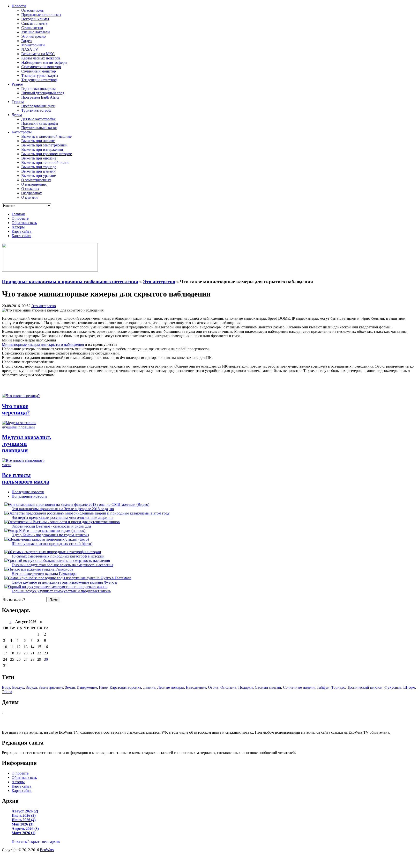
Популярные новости (29, 496)
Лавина (149, 687)
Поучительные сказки (39, 128)
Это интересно (33, 36)
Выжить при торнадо (38, 167)
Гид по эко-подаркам (38, 89)
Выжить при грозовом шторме (46, 154)
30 (46, 659)
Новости (19, 6)
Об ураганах (31, 193)
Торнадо (338, 687)
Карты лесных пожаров (40, 58)
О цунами (29, 197)
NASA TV (29, 49)
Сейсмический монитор (41, 67)
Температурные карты (39, 75)
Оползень (228, 687)
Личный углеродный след (42, 93)
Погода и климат (35, 19)
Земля (70, 687)
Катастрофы (22, 132)
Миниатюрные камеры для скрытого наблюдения (43, 344)
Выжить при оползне (38, 158)
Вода (6, 687)
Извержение (87, 687)
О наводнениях (34, 184)
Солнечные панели (299, 687)
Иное (103, 687)
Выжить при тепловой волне (45, 162)
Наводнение (196, 687)
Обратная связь (24, 223)
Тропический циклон (364, 687)
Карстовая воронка (125, 687)
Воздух (18, 687)
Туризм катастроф (36, 110)
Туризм (18, 102)
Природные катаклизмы (41, 15)
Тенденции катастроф (39, 80)
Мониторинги (33, 45)
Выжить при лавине (38, 141)
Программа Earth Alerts (40, 97)
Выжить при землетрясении (44, 145)
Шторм (409, 687)
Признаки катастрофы (39, 123)
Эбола (7, 692)
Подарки (245, 687)
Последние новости (28, 492)
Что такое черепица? (16, 409)
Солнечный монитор (38, 71)
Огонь (213, 687)
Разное (17, 84)
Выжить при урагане (38, 176)
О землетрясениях (36, 180)
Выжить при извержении (42, 149)
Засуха (31, 687)
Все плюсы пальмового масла (25, 478)
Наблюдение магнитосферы (44, 62)
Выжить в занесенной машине (46, 136)
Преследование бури (38, 106)
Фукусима (392, 687)
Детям (17, 115)
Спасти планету (34, 23)
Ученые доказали (35, 32)
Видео (26, 41)
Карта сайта (21, 231)
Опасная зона (32, 10)
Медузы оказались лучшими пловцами (26, 443)
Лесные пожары (170, 687)
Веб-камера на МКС (38, 54)
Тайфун (323, 687)
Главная (18, 214)
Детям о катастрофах (38, 119)
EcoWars (47, 850)
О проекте (20, 218)
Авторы (18, 227)
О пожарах (30, 189)
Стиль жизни (32, 28)
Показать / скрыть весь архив (36, 842)
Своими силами (268, 687)
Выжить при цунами (38, 171)
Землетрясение (51, 687)
